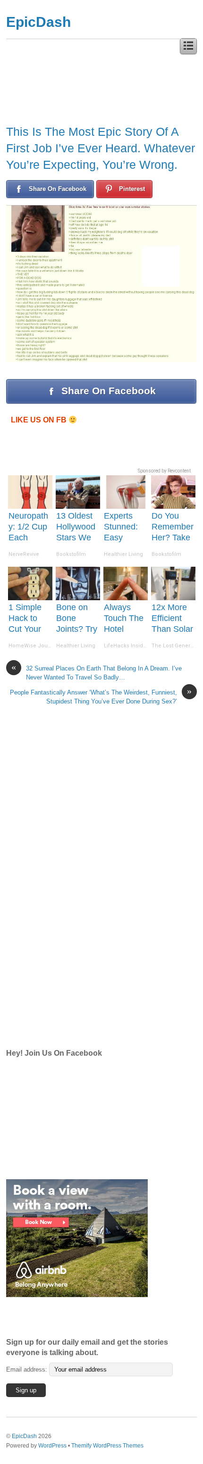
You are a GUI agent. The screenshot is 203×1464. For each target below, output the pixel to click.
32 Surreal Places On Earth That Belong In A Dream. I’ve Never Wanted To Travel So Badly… (96, 672)
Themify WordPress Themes (107, 1445)
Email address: (27, 1369)
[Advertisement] (77, 889)
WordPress (52, 1445)
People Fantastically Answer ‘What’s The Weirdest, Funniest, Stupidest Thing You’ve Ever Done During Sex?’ (101, 696)
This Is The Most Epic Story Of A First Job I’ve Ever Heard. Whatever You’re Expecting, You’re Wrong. (100, 148)
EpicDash (38, 22)
